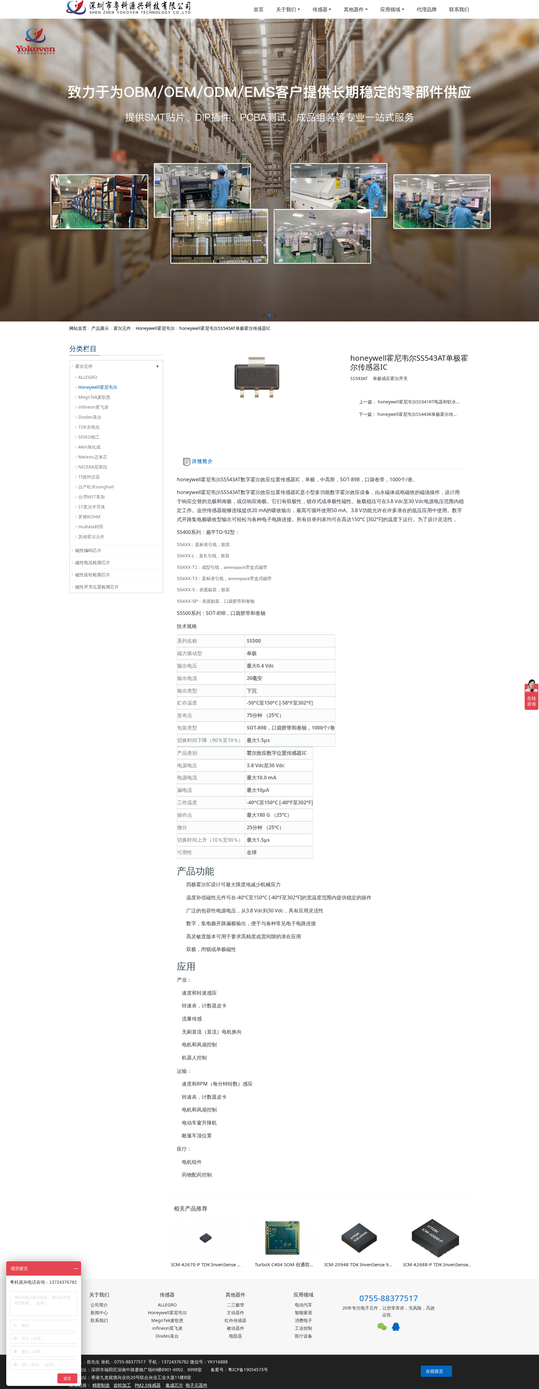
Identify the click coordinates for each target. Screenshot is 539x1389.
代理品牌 (427, 9)
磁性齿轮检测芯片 (92, 575)
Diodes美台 (89, 417)
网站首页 (78, 328)
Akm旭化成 (89, 447)
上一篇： (412, 402)
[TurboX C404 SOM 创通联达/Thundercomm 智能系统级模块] (282, 1237)
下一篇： (412, 414)
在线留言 (434, 1371)
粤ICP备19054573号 (248, 1369)
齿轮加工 (122, 1385)
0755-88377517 (388, 1298)
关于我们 (286, 9)
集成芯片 (174, 1385)
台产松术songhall (96, 487)
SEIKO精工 (89, 437)
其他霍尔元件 (91, 537)
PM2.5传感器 (148, 1385)
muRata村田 (90, 527)
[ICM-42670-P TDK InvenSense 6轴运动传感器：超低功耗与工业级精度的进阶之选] (206, 1237)
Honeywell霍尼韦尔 (155, 328)
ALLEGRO (87, 377)
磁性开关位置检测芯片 (97, 587)
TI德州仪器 (89, 477)
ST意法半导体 (91, 507)
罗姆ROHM (89, 517)
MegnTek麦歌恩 (94, 397)
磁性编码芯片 (88, 550)
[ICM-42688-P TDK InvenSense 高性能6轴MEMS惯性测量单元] (435, 1237)
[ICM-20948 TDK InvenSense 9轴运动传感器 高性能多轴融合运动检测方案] (359, 1237)
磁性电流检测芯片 (92, 562)
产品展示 (100, 328)
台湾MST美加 (91, 497)
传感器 (320, 9)
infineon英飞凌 (93, 407)
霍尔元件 (122, 328)
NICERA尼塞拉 (92, 467)
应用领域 (390, 9)
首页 (259, 9)
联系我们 (459, 9)
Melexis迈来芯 (92, 457)
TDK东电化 (89, 427)
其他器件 (354, 9)
